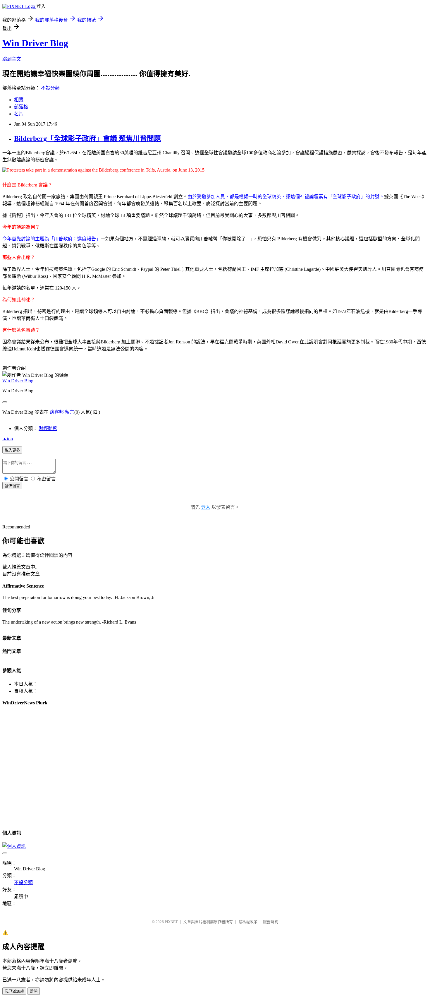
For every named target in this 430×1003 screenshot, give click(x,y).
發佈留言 (12, 486)
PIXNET (171, 922)
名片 (18, 113)
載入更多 (12, 450)
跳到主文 (11, 59)
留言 (69, 412)
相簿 (18, 99)
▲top (7, 438)
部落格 (21, 106)
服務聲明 (270, 922)
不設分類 (50, 87)
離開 (33, 991)
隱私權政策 (247, 922)
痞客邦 (57, 412)
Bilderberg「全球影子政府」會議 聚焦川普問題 (87, 138)
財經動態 (48, 428)
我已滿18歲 (14, 991)
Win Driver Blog (35, 43)
